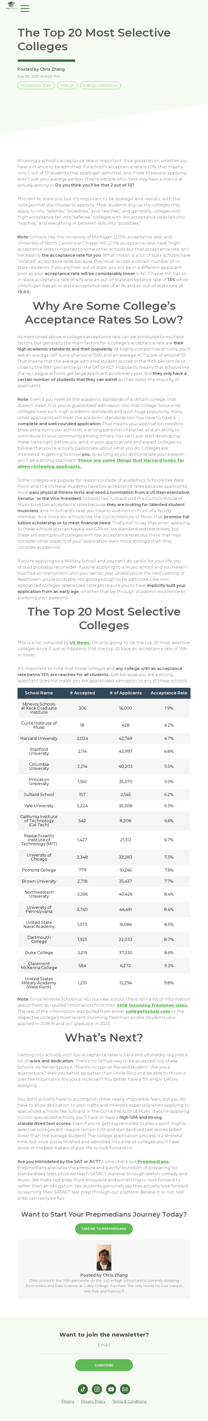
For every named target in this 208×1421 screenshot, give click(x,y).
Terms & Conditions (129, 1401)
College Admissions (100, 85)
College (67, 85)
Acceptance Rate (36, 85)
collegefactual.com (148, 1011)
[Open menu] (25, 8)
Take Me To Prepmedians (103, 1229)
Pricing (68, 1401)
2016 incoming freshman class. (152, 1005)
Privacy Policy (93, 1401)
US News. (80, 642)
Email (104, 1344)
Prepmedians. (153, 1161)
